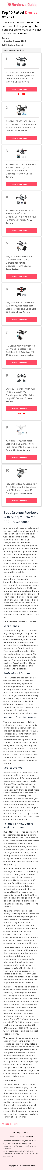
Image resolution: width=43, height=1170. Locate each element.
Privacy (21, 1137)
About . (26, 1132)
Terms (13, 1137)
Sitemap (17, 1132)
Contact (29, 1137)
